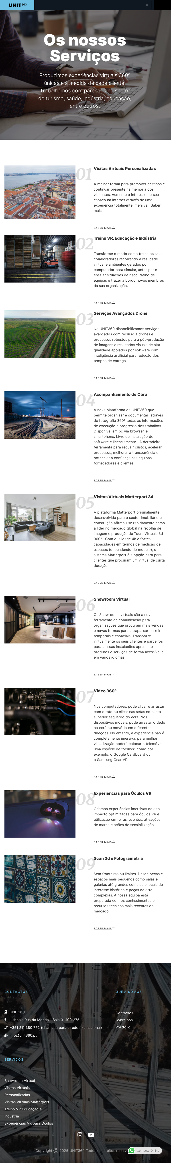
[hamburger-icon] (147, 5)
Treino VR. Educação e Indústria (125, 238)
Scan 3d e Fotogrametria (118, 858)
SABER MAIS (103, 228)
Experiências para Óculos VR (122, 793)
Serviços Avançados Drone (120, 313)
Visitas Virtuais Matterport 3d (123, 496)
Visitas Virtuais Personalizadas (125, 168)
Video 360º (105, 691)
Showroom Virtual (112, 599)
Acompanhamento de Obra (120, 394)
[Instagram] (80, 1134)
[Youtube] (91, 1134)
